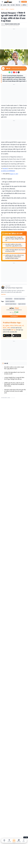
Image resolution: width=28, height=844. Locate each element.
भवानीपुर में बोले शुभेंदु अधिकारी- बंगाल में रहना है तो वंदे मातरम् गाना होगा (15, 250)
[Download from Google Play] (7, 335)
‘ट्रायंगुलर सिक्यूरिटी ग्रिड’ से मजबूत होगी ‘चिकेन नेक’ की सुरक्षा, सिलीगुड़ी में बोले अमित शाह (14, 239)
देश (3, 325)
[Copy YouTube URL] (14, 72)
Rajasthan (12, 9)
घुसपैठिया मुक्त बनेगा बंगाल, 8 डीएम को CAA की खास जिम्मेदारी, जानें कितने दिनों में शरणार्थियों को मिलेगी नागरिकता (14, 256)
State (7, 9)
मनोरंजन (12, 325)
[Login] (14, 841)
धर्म (23, 325)
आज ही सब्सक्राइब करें (14, 316)
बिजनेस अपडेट (18, 325)
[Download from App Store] (16, 335)
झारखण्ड (4, 5)
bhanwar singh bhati (19, 298)
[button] (14, 57)
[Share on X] (18, 72)
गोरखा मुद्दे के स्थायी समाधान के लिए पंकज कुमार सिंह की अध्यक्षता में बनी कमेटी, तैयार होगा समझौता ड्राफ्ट (15, 391)
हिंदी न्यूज (13, 330)
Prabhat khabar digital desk (12, 24)
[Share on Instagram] (16, 72)
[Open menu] (2, 2)
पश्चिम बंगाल (18, 5)
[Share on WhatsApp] (9, 72)
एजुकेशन (7, 325)
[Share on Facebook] (12, 72)
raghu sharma (21, 304)
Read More (3, 294)
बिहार (8, 5)
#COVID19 (5, 168)
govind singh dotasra (11, 304)
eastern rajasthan (10, 301)
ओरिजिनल (24, 5)
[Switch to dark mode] (20, 2)
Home (2, 9)
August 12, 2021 (14, 174)
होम (1, 5)
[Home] (8, 2)
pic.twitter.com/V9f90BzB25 (8, 171)
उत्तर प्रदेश (13, 5)
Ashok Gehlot (9, 298)
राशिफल (9, 328)
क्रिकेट (4, 328)
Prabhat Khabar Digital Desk (14, 288)
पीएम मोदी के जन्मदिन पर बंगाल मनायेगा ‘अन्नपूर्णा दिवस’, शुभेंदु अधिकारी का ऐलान (13, 245)
